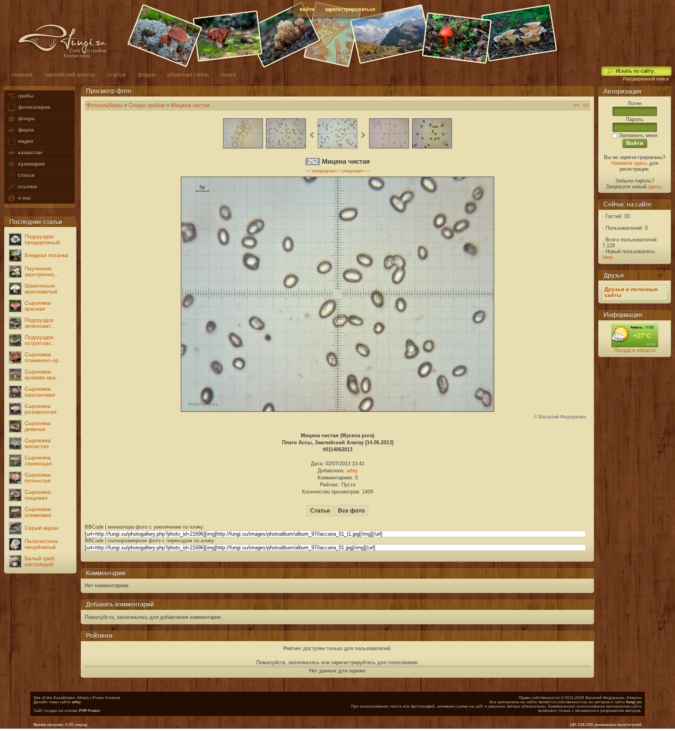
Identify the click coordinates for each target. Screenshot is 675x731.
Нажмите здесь (629, 163)
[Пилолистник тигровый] (286, 147)
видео (24, 141)
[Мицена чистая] (337, 147)
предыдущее (324, 170)
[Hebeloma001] (432, 147)
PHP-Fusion (89, 710)
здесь (655, 186)
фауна (25, 130)
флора (25, 119)
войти (307, 9)
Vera (607, 257)
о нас (23, 198)
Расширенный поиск (646, 79)
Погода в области (634, 350)
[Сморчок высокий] (243, 147)
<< (576, 105)
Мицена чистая (190, 105)
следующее (352, 170)
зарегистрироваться (350, 9)
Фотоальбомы (104, 105)
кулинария (30, 164)
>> (585, 105)
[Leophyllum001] (389, 147)
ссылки (26, 186)
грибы (25, 96)
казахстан (29, 152)
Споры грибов (146, 105)
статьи (25, 175)
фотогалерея (33, 107)
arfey (352, 471)
